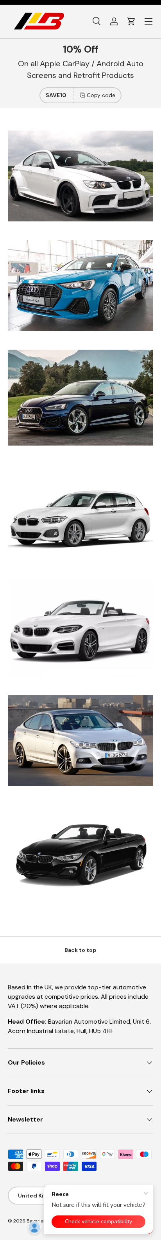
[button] (131, 21)
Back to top (80, 949)
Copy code (101, 95)
